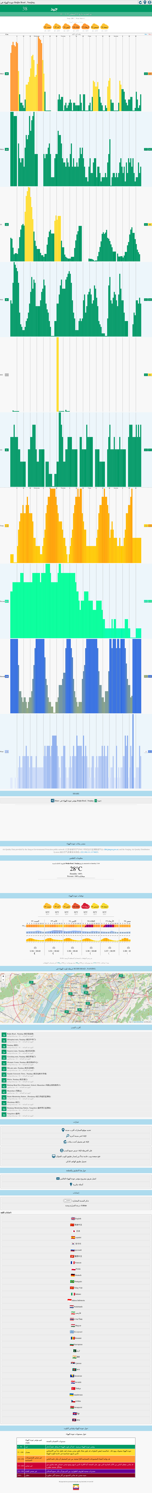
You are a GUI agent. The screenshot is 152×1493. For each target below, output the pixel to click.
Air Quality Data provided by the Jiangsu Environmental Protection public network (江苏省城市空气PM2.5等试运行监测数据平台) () (60, 849)
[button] (88, 1005)
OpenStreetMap (138, 1022)
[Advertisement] (71, 822)
